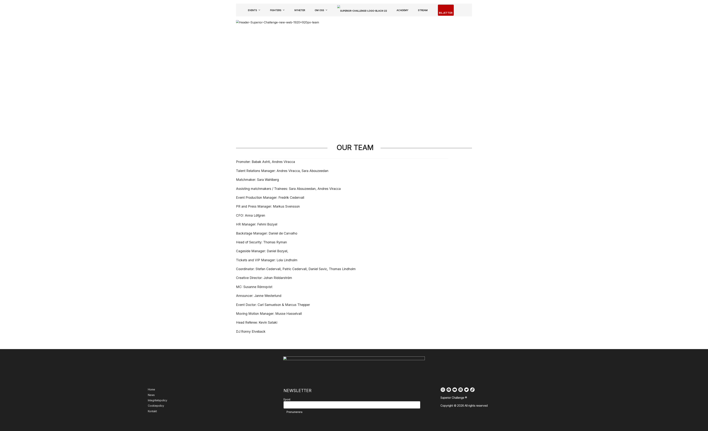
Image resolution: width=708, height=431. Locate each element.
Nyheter (299, 10)
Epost (287, 399)
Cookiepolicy (156, 405)
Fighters (275, 10)
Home (151, 389)
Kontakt (152, 411)
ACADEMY (402, 10)
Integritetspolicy (157, 400)
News (151, 394)
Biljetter (446, 12)
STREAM (423, 10)
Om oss (319, 10)
